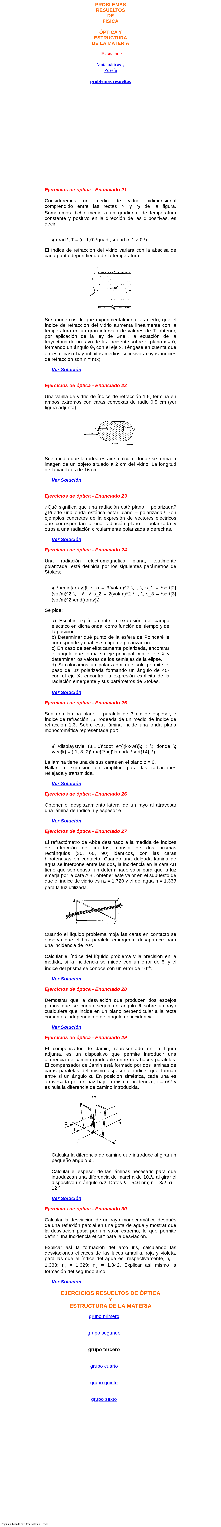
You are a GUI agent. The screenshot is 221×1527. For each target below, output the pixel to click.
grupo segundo (104, 1333)
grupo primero (104, 1316)
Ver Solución (66, 369)
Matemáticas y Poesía (111, 67)
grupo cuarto (104, 1366)
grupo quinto (104, 1382)
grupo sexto (104, 1399)
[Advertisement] (63, 69)
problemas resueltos (110, 81)
